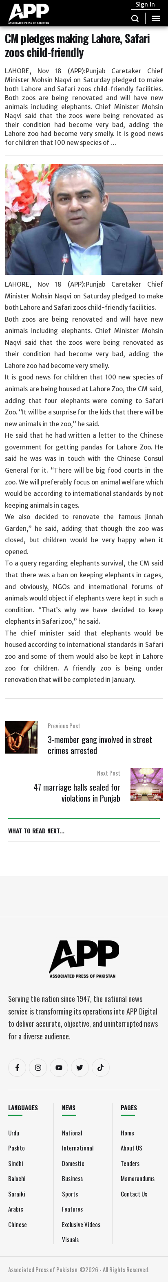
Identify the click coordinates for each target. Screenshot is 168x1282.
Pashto (16, 1147)
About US (131, 1147)
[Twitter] (80, 1067)
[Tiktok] (101, 1067)
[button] (135, 18)
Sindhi (15, 1163)
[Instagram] (38, 1067)
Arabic (15, 1208)
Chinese (17, 1224)
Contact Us (134, 1193)
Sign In (145, 4)
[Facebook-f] (17, 1067)
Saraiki (16, 1193)
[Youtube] (59, 1067)
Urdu (13, 1132)
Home (127, 1132)
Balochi (17, 1178)
